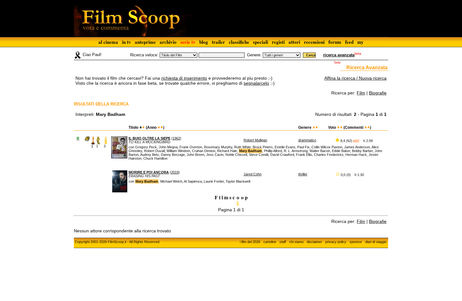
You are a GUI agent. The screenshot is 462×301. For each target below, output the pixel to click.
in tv (126, 41)
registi (278, 41)
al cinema (108, 41)
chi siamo (296, 242)
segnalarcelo (256, 83)
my (360, 41)
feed (349, 41)
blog (203, 41)
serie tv (187, 41)
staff (282, 242)
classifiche (239, 41)
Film (361, 92)
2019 (175, 172)
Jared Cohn (252, 174)
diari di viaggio (376, 242)
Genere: (254, 55)
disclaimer (314, 242)
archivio (168, 41)
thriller (302, 174)
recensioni (314, 41)
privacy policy (335, 242)
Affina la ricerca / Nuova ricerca (355, 78)
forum (334, 41)
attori (294, 41)
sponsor (355, 242)
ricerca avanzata (339, 55)
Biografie (378, 92)
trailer (218, 41)
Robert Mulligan (255, 140)
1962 (176, 138)
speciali (260, 41)
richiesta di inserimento (184, 78)
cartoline (269, 242)
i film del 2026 (250, 242)
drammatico (307, 140)
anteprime (145, 41)
